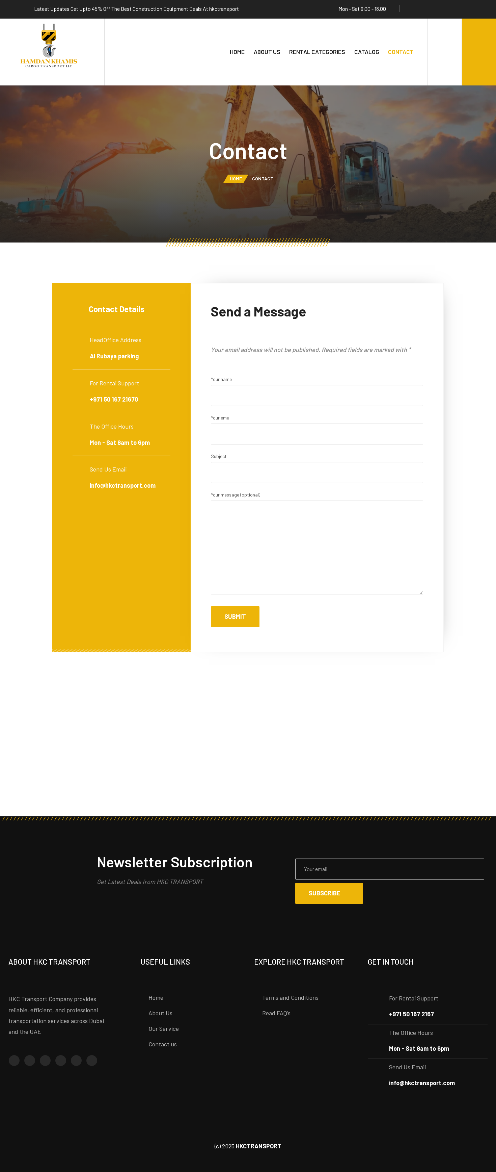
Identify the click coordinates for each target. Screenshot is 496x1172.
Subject (219, 456)
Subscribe (324, 893)
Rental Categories (317, 51)
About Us (267, 51)
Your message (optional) (235, 495)
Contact (401, 51)
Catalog (366, 51)
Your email (221, 418)
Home (237, 51)
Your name (221, 379)
